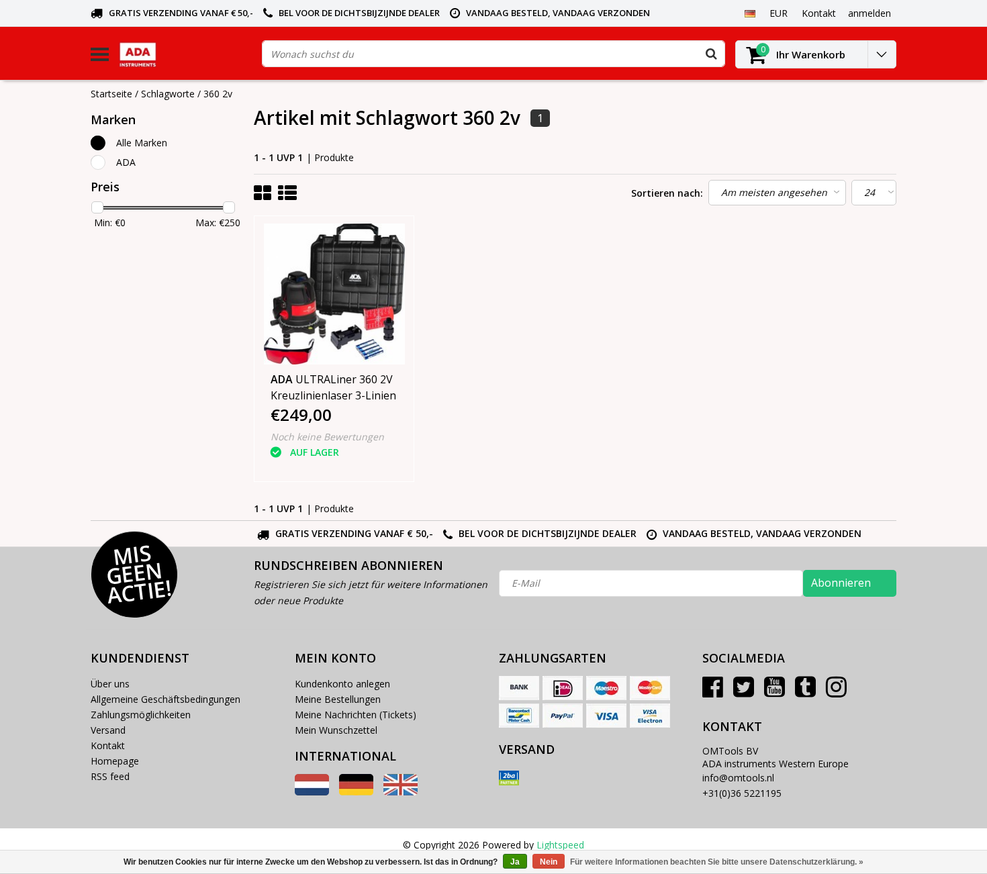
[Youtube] (774, 691)
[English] (400, 791)
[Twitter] (743, 691)
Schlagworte (168, 93)
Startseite (111, 93)
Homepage (115, 761)
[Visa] (606, 715)
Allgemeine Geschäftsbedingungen (165, 699)
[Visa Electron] (650, 715)
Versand (108, 730)
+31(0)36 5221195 (742, 793)
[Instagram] (836, 691)
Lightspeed (560, 844)
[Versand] (509, 778)
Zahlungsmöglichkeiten (141, 714)
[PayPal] (563, 715)
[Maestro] (606, 688)
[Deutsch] (750, 13)
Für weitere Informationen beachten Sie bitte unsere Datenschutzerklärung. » (716, 862)
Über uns (110, 683)
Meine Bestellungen (338, 699)
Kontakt (108, 745)
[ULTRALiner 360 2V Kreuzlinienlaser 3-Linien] (334, 294)
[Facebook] (712, 691)
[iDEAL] (563, 688)
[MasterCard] (650, 688)
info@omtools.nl (738, 777)
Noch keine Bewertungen (327, 436)
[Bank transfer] (519, 688)
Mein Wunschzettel (336, 730)
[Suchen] (711, 54)
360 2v (217, 93)
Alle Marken (141, 142)
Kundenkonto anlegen (342, 683)
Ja (515, 862)
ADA (126, 162)
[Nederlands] (312, 791)
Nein (548, 862)
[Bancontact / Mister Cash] (519, 715)
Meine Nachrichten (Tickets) (355, 714)
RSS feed (110, 776)
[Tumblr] (805, 691)
